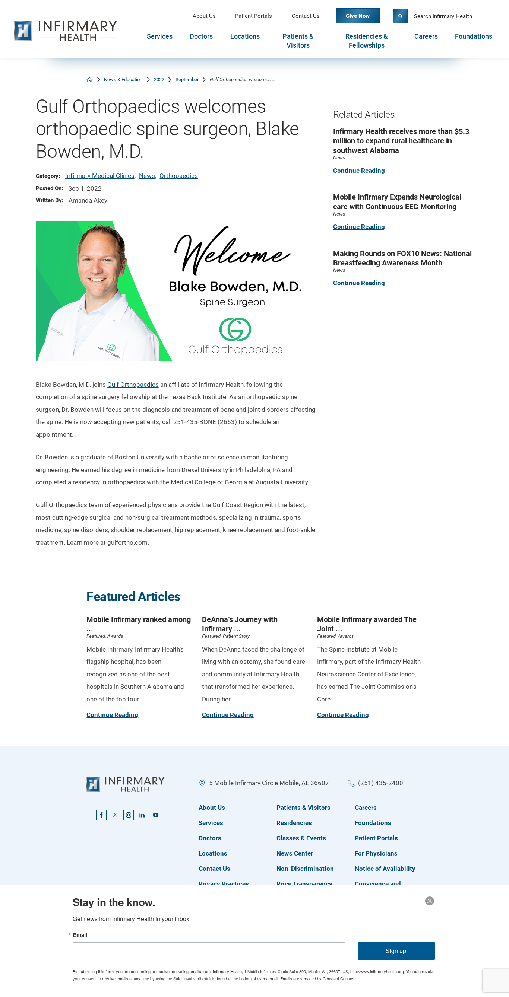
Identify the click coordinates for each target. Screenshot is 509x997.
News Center (294, 853)
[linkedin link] (142, 815)
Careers (426, 36)
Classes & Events (301, 838)
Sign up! (397, 950)
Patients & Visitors (298, 41)
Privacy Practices (224, 884)
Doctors (201, 36)
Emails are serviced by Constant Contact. (317, 978)
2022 (159, 79)
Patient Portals (253, 16)
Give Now (358, 16)
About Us (204, 16)
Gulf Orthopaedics (133, 384)
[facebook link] (101, 815)
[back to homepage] (89, 80)
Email (80, 935)
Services (160, 36)
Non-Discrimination (305, 868)
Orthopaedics (178, 175)
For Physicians (376, 853)
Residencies (294, 822)
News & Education (123, 79)
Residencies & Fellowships (366, 41)
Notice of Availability (385, 868)
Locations (245, 36)
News (147, 175)
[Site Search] (400, 16)
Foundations (473, 36)
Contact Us (306, 16)
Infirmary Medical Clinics (100, 175)
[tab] (159, 41)
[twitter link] (115, 815)
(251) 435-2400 (380, 783)
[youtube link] (156, 815)
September (187, 79)
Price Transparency (304, 884)
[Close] (429, 900)
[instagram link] (128, 815)
